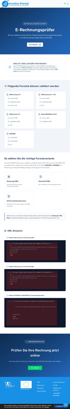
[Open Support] (65, 404)
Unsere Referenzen (59, 382)
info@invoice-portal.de (57, 389)
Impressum (40, 388)
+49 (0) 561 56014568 (56, 394)
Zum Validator (33, 44)
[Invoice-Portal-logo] (15, 4)
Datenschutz (41, 385)
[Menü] (68, 4)
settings (47, 407)
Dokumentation (41, 391)
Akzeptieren (59, 406)
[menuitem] (64, 4)
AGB (38, 382)
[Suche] (64, 4)
